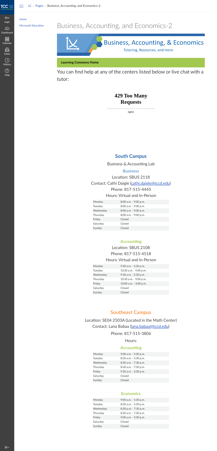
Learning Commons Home (80, 62)
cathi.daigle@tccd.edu (150, 183)
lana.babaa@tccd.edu (149, 327)
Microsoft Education (31, 25)
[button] (7, 62)
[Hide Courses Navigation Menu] (21, 6)
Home (22, 19)
